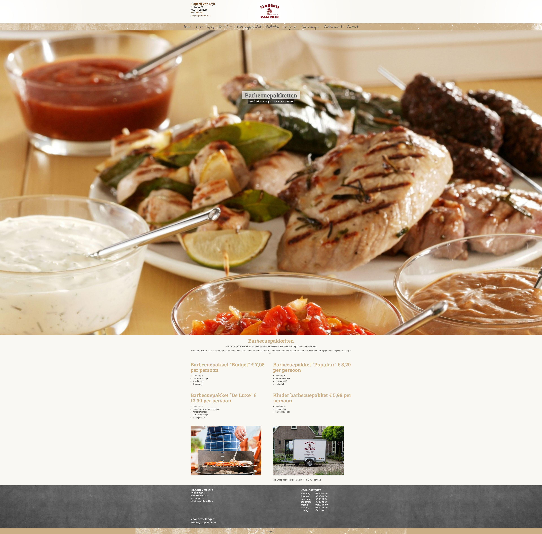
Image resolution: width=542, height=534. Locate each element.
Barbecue (290, 27)
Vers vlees (225, 27)
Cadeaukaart (333, 27)
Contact (352, 27)
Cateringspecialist (249, 27)
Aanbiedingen (310, 27)
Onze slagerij (205, 27)
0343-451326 (197, 12)
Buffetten (272, 27)
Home (187, 27)
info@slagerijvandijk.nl (200, 15)
